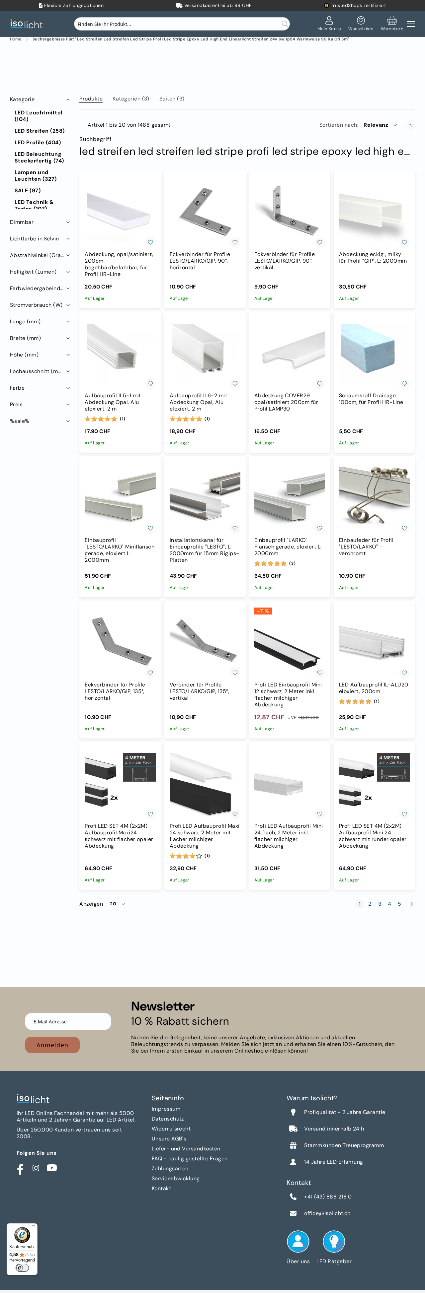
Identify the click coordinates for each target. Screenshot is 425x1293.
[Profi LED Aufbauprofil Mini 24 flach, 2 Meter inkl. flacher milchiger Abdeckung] (289, 784)
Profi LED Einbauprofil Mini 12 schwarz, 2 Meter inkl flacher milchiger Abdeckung (288, 694)
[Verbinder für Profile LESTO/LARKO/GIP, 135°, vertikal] (205, 643)
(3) (292, 563)
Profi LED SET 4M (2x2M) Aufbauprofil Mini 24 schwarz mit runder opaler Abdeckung (373, 836)
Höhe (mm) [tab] (24, 354)
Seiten (172, 98)
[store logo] (28, 24)
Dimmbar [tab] (22, 222)
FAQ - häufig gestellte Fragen (190, 1158)
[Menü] (34, 1227)
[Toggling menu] (411, 24)
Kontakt (161, 1188)
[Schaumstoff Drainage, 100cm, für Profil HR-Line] (374, 353)
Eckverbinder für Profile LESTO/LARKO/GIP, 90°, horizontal (200, 261)
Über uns (298, 1261)
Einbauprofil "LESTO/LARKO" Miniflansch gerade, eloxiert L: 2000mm (119, 550)
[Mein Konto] (329, 24)
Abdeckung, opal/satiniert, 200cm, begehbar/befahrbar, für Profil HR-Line (119, 264)
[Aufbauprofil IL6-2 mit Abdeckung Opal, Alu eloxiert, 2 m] (205, 353)
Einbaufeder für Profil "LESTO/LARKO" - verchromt (366, 547)
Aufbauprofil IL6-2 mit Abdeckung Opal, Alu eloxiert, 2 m (198, 402)
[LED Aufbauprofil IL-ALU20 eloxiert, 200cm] (374, 643)
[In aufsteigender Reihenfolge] (411, 125)
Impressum (166, 1108)
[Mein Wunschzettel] (360, 24)
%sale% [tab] (20, 421)
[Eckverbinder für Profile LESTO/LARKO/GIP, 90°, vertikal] (289, 212)
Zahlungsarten (170, 1168)
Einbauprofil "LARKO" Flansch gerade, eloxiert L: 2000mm (288, 547)
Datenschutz (168, 1118)
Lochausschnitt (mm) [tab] (37, 371)
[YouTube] (51, 1168)
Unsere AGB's (169, 1138)
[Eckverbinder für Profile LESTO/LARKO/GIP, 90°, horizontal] (205, 212)
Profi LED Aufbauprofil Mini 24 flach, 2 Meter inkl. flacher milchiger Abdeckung (288, 836)
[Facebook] (20, 1168)
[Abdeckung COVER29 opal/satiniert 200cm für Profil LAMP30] (289, 353)
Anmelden (52, 1045)
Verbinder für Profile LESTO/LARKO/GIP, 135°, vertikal (199, 691)
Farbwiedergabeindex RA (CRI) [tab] (40, 288)
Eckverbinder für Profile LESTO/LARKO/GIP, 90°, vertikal (284, 261)
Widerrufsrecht (171, 1128)
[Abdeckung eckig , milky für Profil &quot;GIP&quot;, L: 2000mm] (374, 212)
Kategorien (131, 98)
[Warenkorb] (392, 24)
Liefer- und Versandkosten (186, 1148)
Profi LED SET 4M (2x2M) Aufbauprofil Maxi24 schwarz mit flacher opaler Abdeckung (119, 836)
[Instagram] (35, 1168)
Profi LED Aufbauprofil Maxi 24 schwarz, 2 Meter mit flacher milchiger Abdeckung (205, 836)
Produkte (91, 98)
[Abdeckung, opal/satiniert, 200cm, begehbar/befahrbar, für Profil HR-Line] (120, 212)
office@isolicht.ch (327, 1213)
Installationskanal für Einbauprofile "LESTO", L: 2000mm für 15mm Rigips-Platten (204, 550)
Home (16, 39)
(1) (123, 418)
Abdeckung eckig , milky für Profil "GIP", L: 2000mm (373, 257)
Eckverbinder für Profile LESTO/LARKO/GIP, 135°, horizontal (115, 691)
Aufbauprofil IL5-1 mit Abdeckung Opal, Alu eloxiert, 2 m (113, 402)
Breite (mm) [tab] (25, 338)
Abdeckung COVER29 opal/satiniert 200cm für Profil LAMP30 (286, 402)
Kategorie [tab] (22, 99)
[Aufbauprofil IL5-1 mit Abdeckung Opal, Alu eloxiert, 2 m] (120, 353)
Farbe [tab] (17, 387)
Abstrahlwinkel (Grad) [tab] (38, 255)
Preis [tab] (16, 404)
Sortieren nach (338, 125)
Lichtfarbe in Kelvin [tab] (34, 238)
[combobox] (182, 24)
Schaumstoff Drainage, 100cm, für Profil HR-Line (371, 399)
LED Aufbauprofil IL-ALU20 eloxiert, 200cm (373, 688)
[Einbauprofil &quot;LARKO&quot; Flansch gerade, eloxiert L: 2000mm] (289, 498)
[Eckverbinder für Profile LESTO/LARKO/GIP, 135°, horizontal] (120, 643)
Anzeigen (91, 904)
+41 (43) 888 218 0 (328, 1197)
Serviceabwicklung (176, 1178)
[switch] (22, 1268)
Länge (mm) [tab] (25, 321)
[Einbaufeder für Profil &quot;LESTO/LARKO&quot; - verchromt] (374, 498)
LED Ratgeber (334, 1261)
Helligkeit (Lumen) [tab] (33, 271)
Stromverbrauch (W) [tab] (36, 304)
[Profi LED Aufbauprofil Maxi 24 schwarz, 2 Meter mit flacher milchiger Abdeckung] (205, 784)
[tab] (91, 97)
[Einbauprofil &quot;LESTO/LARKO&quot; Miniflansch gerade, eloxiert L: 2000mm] (120, 498)
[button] (381, 125)
